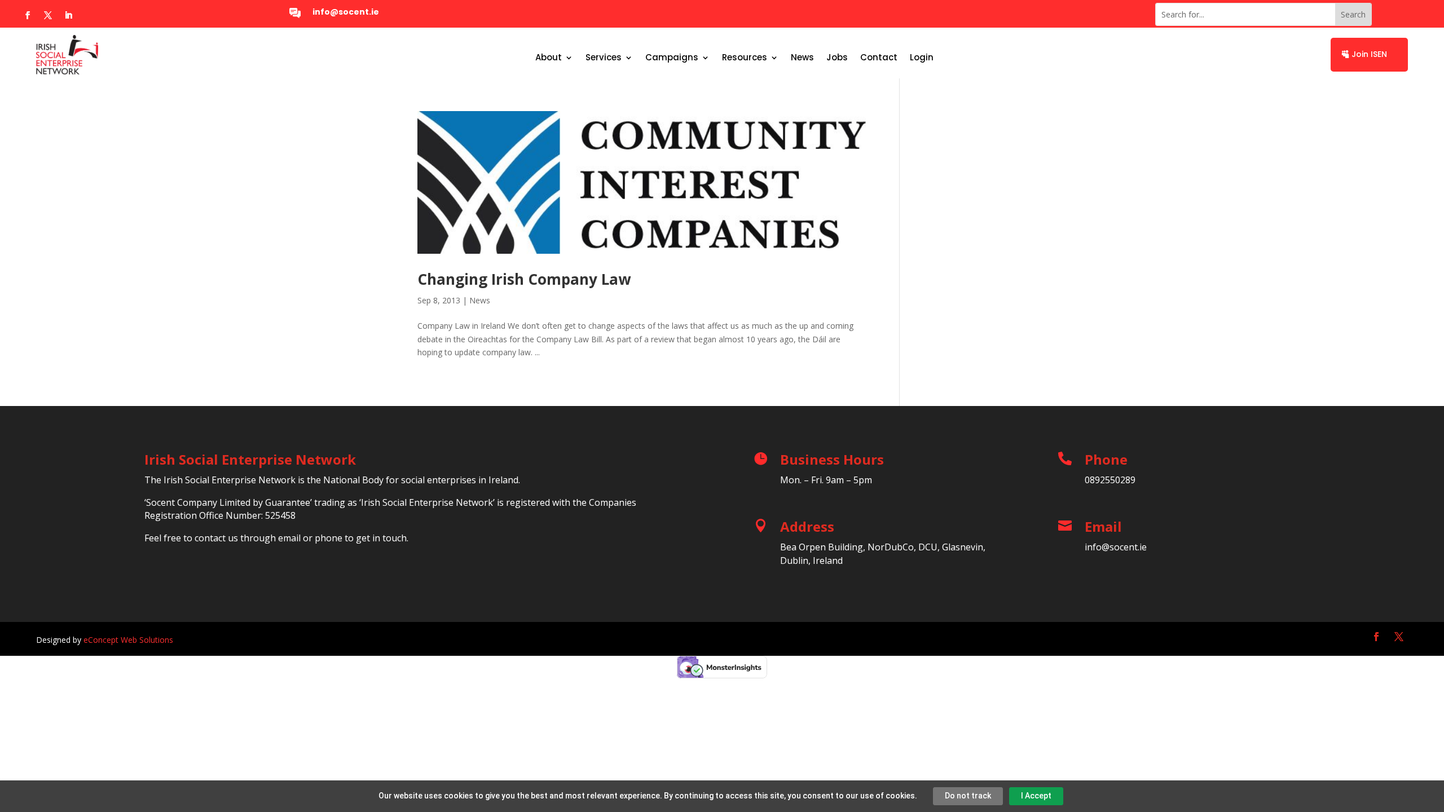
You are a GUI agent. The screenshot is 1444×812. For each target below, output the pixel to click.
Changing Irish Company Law (524, 279)
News (802, 58)
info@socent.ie (345, 11)
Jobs (837, 58)
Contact (878, 58)
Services (603, 58)
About (548, 58)
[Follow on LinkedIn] (68, 15)
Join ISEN (1369, 54)
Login (922, 58)
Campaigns (671, 58)
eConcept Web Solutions (128, 639)
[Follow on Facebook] (28, 15)
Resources (744, 58)
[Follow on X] (48, 15)
